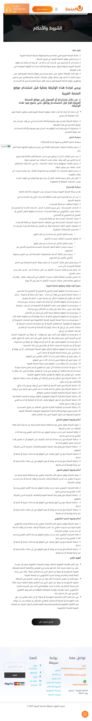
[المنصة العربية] (74, 9)
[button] (46, 621)
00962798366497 (80, 685)
